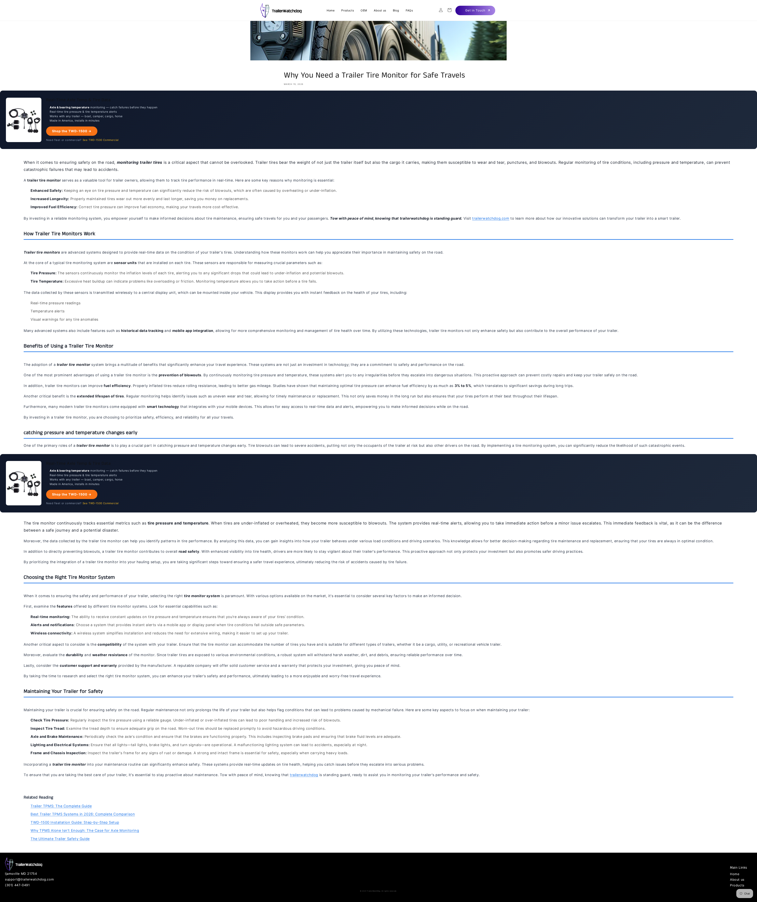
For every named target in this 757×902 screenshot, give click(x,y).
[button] (449, 10)
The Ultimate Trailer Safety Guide (60, 839)
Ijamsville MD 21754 (21, 874)
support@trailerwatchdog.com (29, 879)
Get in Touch (475, 10)
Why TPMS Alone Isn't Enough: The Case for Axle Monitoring (85, 830)
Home (734, 874)
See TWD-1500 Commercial (101, 139)
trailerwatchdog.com (490, 218)
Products (737, 885)
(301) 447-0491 (17, 885)
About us (737, 879)
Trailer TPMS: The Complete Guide (61, 806)
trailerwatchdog (304, 775)
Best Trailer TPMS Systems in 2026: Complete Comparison (83, 814)
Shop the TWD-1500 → (71, 131)
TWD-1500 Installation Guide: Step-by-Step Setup (75, 822)
